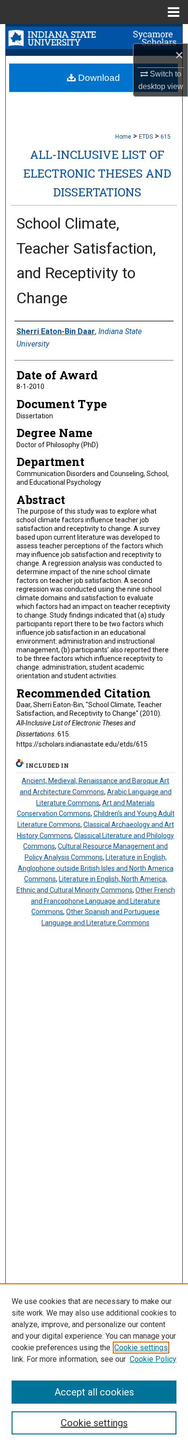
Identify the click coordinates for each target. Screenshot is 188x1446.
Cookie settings (141, 1347)
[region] (94, 1364)
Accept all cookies (94, 1392)
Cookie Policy (153, 1359)
